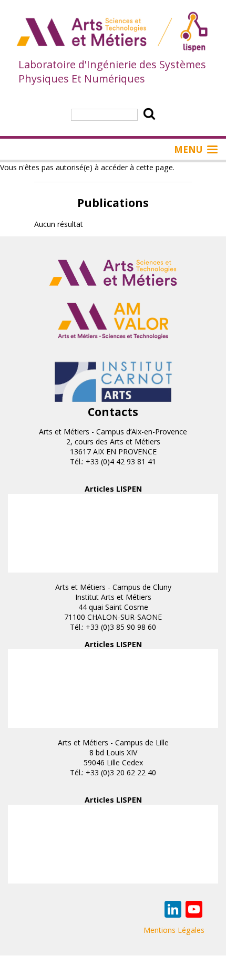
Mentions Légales (173, 930)
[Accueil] (113, 32)
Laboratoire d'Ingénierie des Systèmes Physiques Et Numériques (112, 71)
